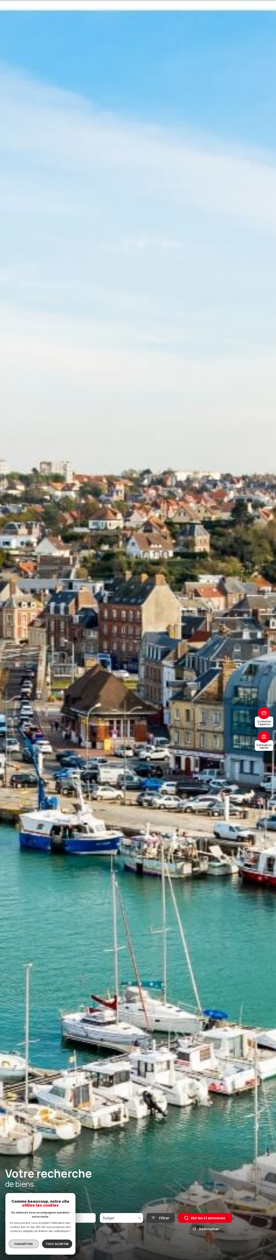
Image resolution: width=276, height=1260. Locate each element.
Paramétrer (24, 1244)
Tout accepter (57, 1244)
